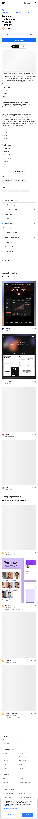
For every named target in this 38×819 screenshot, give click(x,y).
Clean (4, 191)
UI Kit (23, 180)
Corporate (25, 191)
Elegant (17, 191)
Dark (10, 191)
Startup (17, 180)
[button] (35, 3)
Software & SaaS (7, 180)
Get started (28, 3)
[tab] (19, 87)
